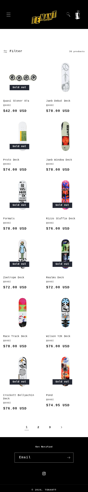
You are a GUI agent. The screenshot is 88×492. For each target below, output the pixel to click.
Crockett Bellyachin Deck (18, 397)
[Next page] (61, 427)
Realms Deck (55, 277)
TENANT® (50, 490)
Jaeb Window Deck (59, 159)
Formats (9, 218)
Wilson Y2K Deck (58, 336)
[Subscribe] (68, 458)
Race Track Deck (15, 336)
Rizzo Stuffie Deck (60, 218)
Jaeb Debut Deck (58, 100)
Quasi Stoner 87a (16, 100)
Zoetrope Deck (13, 277)
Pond (49, 395)
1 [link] (27, 427)
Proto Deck (11, 159)
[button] (8, 14)
